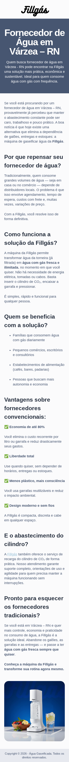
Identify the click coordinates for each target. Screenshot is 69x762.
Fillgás (12, 554)
